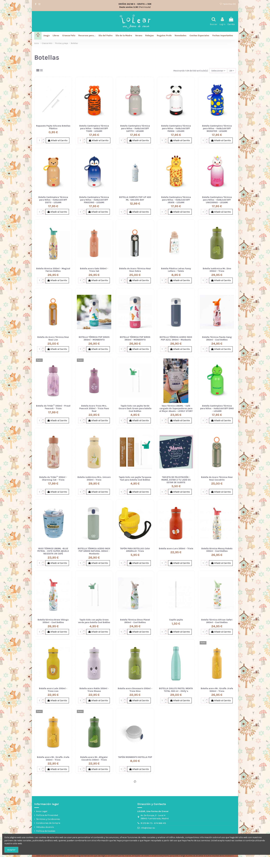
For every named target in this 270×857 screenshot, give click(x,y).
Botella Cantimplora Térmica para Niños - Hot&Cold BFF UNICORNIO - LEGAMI (217, 200)
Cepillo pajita (176, 619)
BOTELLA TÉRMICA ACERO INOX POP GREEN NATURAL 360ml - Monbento (94, 551)
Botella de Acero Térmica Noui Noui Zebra (135, 269)
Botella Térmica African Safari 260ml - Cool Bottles (216, 621)
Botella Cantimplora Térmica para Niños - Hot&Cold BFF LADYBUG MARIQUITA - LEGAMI (94, 828)
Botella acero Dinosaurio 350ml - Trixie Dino (135, 689)
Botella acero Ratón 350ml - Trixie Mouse (94, 689)
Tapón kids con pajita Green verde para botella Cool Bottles (94, 621)
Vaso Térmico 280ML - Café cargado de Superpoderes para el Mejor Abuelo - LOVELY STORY (176, 408)
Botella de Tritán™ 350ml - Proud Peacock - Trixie (53, 407)
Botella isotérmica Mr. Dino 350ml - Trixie (217, 269)
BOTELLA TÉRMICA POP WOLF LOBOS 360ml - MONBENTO (176, 827)
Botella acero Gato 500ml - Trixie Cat (94, 269)
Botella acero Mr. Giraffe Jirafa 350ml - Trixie (53, 758)
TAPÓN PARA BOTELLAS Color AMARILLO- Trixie (135, 549)
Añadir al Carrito (59, 140)
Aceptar (11, 849)
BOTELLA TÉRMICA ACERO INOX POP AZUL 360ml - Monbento (176, 338)
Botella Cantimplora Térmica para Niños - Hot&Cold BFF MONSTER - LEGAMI (217, 128)
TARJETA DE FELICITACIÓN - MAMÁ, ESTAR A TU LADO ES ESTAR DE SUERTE (176, 480)
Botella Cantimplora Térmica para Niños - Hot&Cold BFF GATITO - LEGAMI (135, 128)
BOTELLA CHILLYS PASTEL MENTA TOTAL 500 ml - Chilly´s (176, 689)
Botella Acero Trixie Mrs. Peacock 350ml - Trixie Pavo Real (94, 408)
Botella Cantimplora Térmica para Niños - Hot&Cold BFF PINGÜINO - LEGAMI (94, 200)
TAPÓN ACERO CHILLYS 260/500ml (53, 827)
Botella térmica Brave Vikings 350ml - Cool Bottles (53, 621)
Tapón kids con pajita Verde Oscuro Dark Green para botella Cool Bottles (135, 408)
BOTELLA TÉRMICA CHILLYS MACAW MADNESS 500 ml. (135, 827)
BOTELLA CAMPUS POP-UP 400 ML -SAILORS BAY (135, 198)
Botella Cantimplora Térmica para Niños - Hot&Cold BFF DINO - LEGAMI (217, 408)
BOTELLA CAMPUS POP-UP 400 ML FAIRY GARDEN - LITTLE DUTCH (217, 828)
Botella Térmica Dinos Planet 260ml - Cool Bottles (135, 621)
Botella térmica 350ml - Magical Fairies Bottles (53, 269)
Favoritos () (229, 4)
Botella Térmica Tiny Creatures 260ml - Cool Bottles (217, 758)
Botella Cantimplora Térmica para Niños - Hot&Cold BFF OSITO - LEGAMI (53, 200)
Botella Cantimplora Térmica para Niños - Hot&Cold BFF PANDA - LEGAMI (176, 128)
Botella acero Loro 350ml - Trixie (176, 548)
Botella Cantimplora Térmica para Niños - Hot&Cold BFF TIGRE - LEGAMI (94, 128)
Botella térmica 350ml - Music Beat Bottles (176, 758)
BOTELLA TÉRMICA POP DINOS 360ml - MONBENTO (94, 338)
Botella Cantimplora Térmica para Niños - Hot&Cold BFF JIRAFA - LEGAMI (176, 200)
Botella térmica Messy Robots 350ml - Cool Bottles (216, 549)
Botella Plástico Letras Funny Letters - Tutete (176, 269)
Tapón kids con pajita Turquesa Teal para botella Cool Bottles (135, 478)
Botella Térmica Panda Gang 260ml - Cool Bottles (217, 338)
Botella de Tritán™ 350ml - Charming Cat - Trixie (53, 478)
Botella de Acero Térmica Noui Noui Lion (53, 338)
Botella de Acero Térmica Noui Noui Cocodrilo (217, 478)
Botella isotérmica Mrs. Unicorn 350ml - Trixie (94, 478)
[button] (223, 36)
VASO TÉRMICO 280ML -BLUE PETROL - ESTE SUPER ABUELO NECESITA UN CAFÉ (53, 551)
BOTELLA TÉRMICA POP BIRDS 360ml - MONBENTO (135, 338)
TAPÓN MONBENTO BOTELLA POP (135, 757)
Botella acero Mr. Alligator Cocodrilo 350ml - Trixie (94, 758)
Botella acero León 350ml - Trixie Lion (53, 689)
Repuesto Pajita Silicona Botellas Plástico (53, 127)
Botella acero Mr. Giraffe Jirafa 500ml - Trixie (217, 689)
